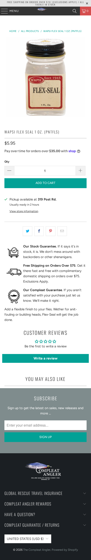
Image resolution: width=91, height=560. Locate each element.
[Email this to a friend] (62, 231)
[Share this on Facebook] (39, 231)
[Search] (74, 11)
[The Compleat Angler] (45, 11)
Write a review (45, 358)
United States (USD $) (25, 539)
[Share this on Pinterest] (50, 231)
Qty (6, 161)
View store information (23, 211)
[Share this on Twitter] (27, 231)
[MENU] (2, 11)
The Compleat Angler (36, 549)
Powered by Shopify (65, 549)
